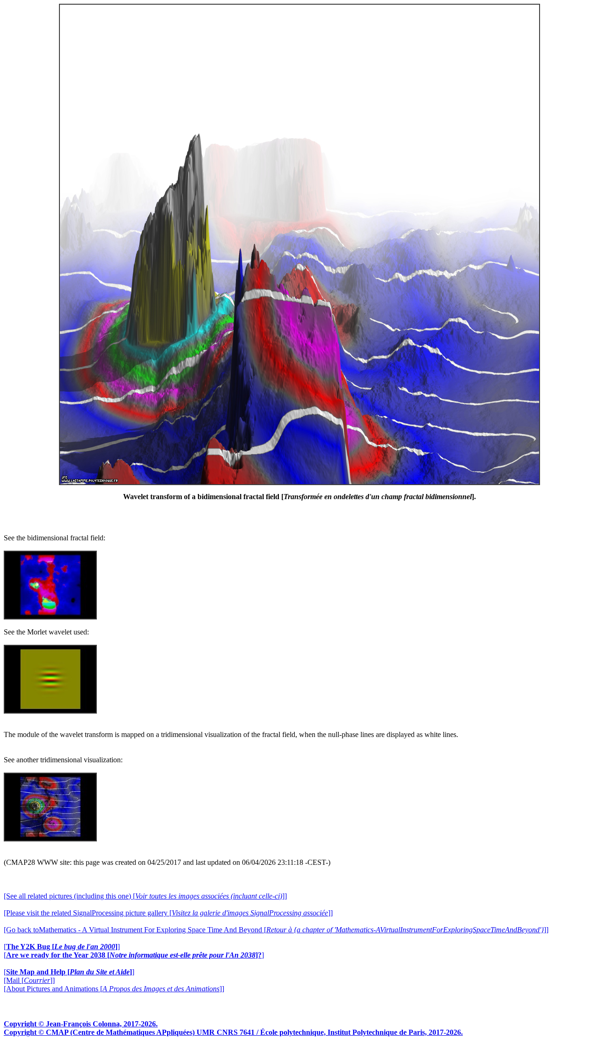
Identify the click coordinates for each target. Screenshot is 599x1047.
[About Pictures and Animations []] (114, 989)
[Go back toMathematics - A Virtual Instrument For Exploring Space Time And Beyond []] (276, 930)
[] (62, 947)
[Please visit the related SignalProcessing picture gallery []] (168, 913)
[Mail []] (29, 980)
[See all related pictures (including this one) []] (145, 896)
